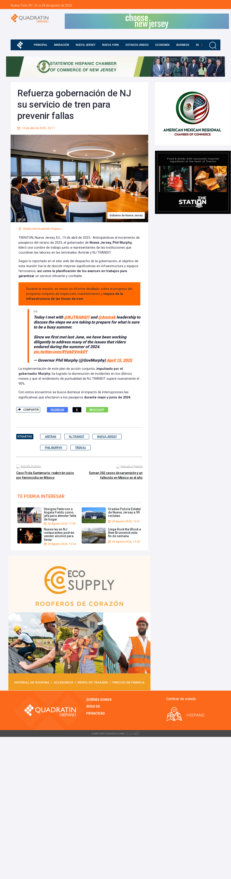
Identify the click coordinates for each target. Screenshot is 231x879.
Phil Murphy (53, 447)
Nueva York (110, 44)
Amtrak (50, 436)
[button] (202, 44)
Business (182, 44)
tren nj (80, 447)
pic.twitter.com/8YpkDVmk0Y (60, 351)
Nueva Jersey (85, 44)
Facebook (57, 409)
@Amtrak (107, 317)
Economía (162, 44)
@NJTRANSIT (77, 317)
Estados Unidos (137, 44)
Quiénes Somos (99, 699)
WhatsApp (97, 409)
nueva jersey (107, 436)
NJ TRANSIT (76, 436)
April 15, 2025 (119, 360)
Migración (61, 44)
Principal (40, 44)
